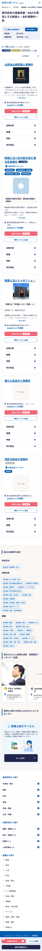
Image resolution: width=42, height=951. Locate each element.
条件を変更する (31, 29)
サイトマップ (8, 935)
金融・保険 (10, 896)
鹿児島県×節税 (26, 595)
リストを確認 (33, 941)
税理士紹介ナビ (6, 7)
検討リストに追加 (21, 117)
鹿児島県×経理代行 (9, 587)
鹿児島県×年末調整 (32, 583)
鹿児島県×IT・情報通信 (24, 630)
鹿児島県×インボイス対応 (26, 587)
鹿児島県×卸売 (7, 626)
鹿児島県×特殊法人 (9, 646)
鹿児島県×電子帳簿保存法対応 (12, 591)
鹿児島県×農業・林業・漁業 (11, 642)
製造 (7, 865)
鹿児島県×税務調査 (9, 599)
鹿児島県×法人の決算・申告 (11, 579)
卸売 (7, 875)
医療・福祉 (10, 922)
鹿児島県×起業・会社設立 (11, 595)
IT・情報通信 (11, 891)
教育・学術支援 (12, 906)
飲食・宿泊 (10, 880)
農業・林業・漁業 (12, 917)
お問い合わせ (10, 940)
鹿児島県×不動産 (8, 630)
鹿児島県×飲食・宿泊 (22, 626)
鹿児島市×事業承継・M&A (11, 567)
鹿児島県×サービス (28, 638)
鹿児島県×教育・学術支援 (11, 638)
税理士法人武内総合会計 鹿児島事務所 (20, 160)
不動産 (8, 885)
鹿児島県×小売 (33, 622)
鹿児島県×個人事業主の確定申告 (13, 583)
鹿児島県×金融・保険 (9, 634)
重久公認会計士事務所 (17, 381)
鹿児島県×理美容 (25, 634)
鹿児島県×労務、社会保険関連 (12, 610)
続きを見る (22, 98)
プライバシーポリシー (22, 935)
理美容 (8, 901)
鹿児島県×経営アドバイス (11, 606)
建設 (7, 860)
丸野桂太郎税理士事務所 (19, 64)
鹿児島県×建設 (7, 622)
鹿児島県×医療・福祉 (30, 642)
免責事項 (35, 935)
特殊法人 (9, 927)
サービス (9, 911)
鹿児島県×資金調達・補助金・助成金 (14, 603)
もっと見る (20, 758)
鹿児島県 (16, 7)
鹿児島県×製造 (20, 622)
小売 (7, 870)
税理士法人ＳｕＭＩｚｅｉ (20, 280)
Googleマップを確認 (15, 105)
